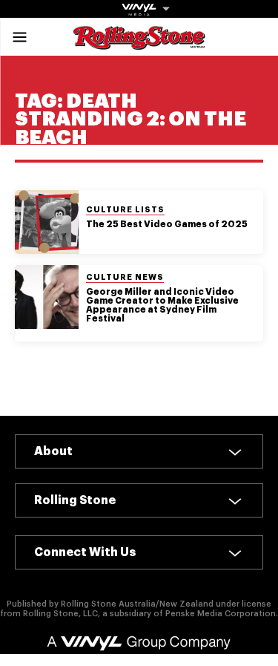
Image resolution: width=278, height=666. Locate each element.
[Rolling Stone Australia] (139, 42)
